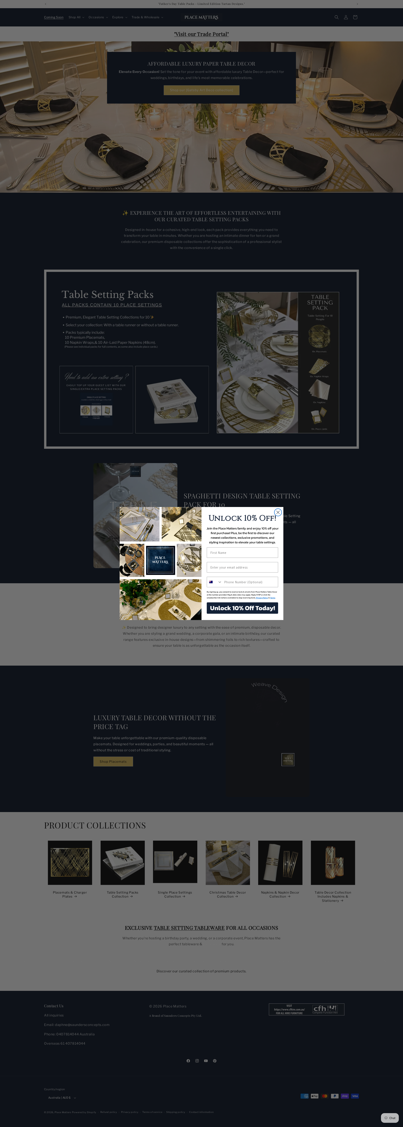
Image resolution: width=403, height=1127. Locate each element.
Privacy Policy (262, 597)
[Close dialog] (278, 512)
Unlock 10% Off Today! (242, 608)
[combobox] (214, 582)
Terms (272, 597)
